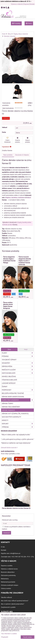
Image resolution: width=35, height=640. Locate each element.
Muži (25, 349)
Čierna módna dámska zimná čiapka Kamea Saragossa (8, 305)
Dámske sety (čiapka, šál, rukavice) (15, 413)
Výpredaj (5, 427)
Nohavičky (6, 363)
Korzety (5, 420)
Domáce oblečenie (9, 376)
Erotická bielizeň (8, 373)
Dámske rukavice (8, 410)
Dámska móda (7, 366)
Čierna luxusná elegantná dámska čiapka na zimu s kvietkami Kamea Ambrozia (25, 260)
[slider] (18, 102)
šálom (29, 197)
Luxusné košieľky (9, 383)
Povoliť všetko (27, 637)
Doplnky (5, 424)
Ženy (9, 349)
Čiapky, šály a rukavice (10, 400)
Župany (4, 386)
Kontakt (32, 4)
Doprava (26, 4)
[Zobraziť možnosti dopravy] (17, 461)
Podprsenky (6, 390)
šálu (10, 225)
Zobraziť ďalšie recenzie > (9, 447)
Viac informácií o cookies (9, 634)
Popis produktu (8, 155)
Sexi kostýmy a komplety (11, 417)
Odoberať (6, 533)
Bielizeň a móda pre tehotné (13, 393)
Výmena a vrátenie (16, 4)
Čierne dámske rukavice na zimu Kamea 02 (16, 508)
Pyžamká (5, 356)
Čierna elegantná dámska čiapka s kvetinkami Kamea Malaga (9, 259)
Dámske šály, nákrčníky (11, 407)
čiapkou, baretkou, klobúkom (15, 197)
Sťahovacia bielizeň (9, 380)
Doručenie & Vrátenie (22, 155)
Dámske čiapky (7, 403)
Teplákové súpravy (9, 360)
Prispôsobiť (4, 637)
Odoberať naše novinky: (10, 520)
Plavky (4, 353)
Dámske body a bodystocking (13, 397)
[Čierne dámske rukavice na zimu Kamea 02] (17, 60)
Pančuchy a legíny (9, 370)
